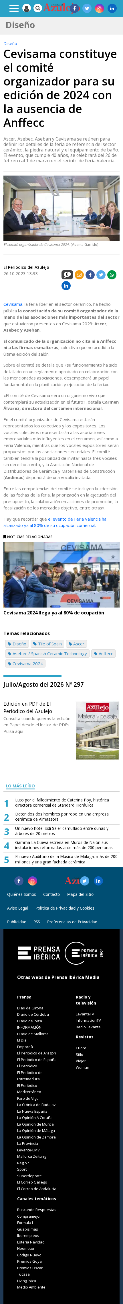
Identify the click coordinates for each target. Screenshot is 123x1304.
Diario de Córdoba (33, 1014)
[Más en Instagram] (32, 880)
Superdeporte (29, 1175)
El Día (22, 1040)
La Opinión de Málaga (36, 1130)
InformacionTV (88, 1020)
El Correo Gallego (32, 1182)
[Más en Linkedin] (98, 880)
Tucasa (23, 1274)
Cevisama (12, 304)
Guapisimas (27, 1229)
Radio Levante (88, 1026)
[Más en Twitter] (84, 880)
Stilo (79, 1054)
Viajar (81, 1060)
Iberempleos (28, 1235)
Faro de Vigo (28, 1098)
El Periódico (27, 1065)
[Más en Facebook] (18, 880)
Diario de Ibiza (29, 1020)
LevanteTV (85, 1014)
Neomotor (26, 1248)
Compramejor (29, 1216)
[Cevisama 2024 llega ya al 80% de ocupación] (61, 574)
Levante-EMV (28, 1150)
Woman (82, 1067)
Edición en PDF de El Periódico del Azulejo (27, 707)
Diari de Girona (30, 1008)
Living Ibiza (26, 1280)
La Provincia (27, 1143)
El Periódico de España (37, 1059)
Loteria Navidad (31, 1242)
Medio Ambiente (31, 1287)
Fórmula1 (25, 1222)
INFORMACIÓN (29, 1027)
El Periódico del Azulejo (26, 267)
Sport (22, 1169)
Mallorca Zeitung (31, 1156)
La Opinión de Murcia (35, 1124)
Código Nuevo (29, 1255)
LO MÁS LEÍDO (20, 786)
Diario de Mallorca (33, 1033)
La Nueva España (32, 1111)
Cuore (81, 1047)
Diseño (10, 43)
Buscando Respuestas (36, 1209)
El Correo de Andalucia (36, 1188)
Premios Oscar (30, 1267)
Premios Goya (29, 1261)
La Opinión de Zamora (36, 1137)
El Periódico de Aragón (36, 1053)
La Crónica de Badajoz (36, 1104)
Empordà (25, 1046)
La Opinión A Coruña (35, 1117)
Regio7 (23, 1162)
